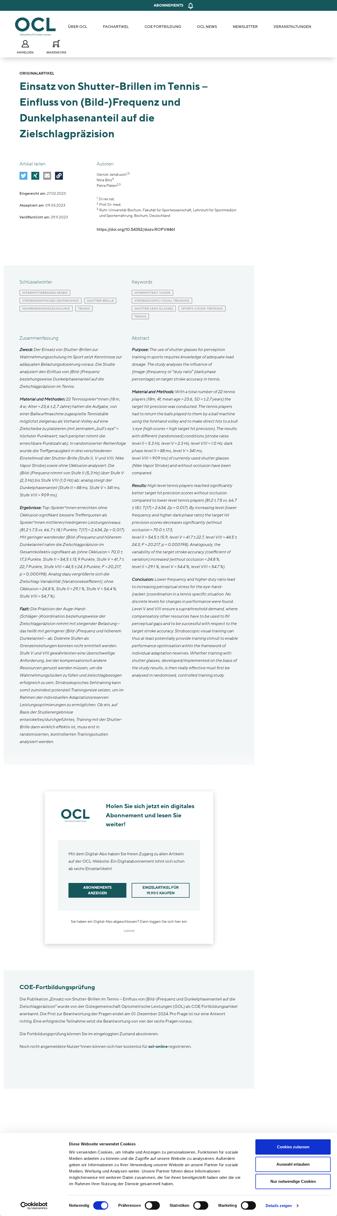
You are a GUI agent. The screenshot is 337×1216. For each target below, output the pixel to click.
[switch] (152, 1205)
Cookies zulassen (293, 1147)
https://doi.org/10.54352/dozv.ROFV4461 (136, 229)
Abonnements (168, 5)
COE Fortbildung (163, 26)
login (129, 931)
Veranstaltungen (292, 26)
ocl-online (158, 1046)
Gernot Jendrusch (111, 174)
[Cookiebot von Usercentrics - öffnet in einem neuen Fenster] (34, 1206)
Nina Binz (104, 180)
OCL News (207, 26)
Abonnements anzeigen (97, 890)
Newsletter (245, 26)
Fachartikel (116, 26)
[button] (23, 176)
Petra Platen (107, 185)
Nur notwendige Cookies (293, 1181)
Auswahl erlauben (293, 1164)
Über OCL (77, 26)
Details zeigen (279, 1205)
